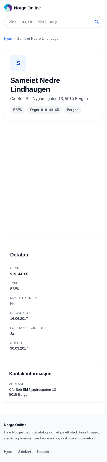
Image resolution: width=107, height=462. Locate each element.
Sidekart (24, 452)
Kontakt (43, 452)
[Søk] (96, 21)
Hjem (8, 38)
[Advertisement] (53, 179)
